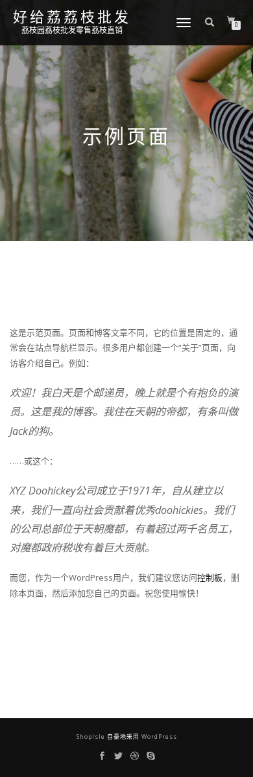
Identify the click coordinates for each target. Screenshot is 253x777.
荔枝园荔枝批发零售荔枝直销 (72, 30)
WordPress (158, 736)
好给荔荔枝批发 (72, 17)
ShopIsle (92, 736)
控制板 (210, 577)
